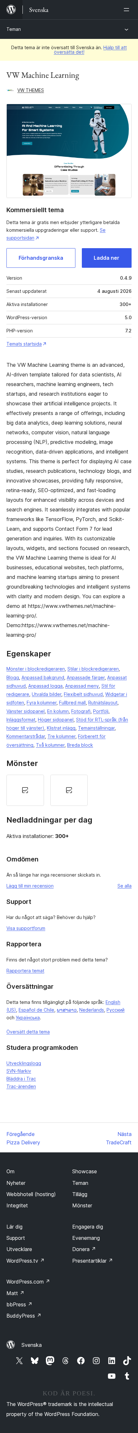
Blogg (12, 677)
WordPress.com (28, 1281)
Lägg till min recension (30, 885)
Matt (15, 1293)
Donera (84, 1249)
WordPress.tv (25, 1260)
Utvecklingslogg (23, 1063)
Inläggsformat (20, 719)
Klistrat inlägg (61, 728)
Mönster (82, 1205)
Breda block (80, 745)
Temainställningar (96, 728)
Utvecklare (19, 1249)
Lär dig (14, 1226)
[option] (25, 790)
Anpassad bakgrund (43, 677)
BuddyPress (23, 1315)
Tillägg (79, 1194)
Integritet (17, 1205)
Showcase (84, 1171)
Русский (116, 1010)
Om (10, 1171)
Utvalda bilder (46, 694)
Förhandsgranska (41, 258)
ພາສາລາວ (67, 1010)
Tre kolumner (61, 736)
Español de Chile (36, 1010)
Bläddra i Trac (21, 1078)
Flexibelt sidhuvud (83, 694)
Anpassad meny (82, 686)
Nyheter (15, 1183)
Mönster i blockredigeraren (35, 668)
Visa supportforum (25, 928)
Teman (13, 29)
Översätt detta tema (28, 1031)
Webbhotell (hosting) (31, 1194)
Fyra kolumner (41, 702)
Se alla (124, 885)
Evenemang (86, 1238)
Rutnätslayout (102, 702)
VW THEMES (30, 90)
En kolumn (58, 711)
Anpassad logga (45, 686)
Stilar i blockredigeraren (93, 668)
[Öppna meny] (127, 9)
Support (15, 1238)
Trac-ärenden (21, 1086)
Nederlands (91, 1010)
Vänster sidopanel (25, 711)
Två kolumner (50, 745)
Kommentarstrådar (25, 736)
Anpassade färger (86, 677)
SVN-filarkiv (18, 1071)
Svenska (32, 1345)
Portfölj (100, 711)
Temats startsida (24, 344)
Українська (28, 1017)
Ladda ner (106, 258)
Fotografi (81, 711)
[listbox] (69, 790)
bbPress (19, 1304)
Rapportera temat (25, 970)
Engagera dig (87, 1226)
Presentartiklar (92, 1260)
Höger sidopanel (55, 719)
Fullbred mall (72, 702)
